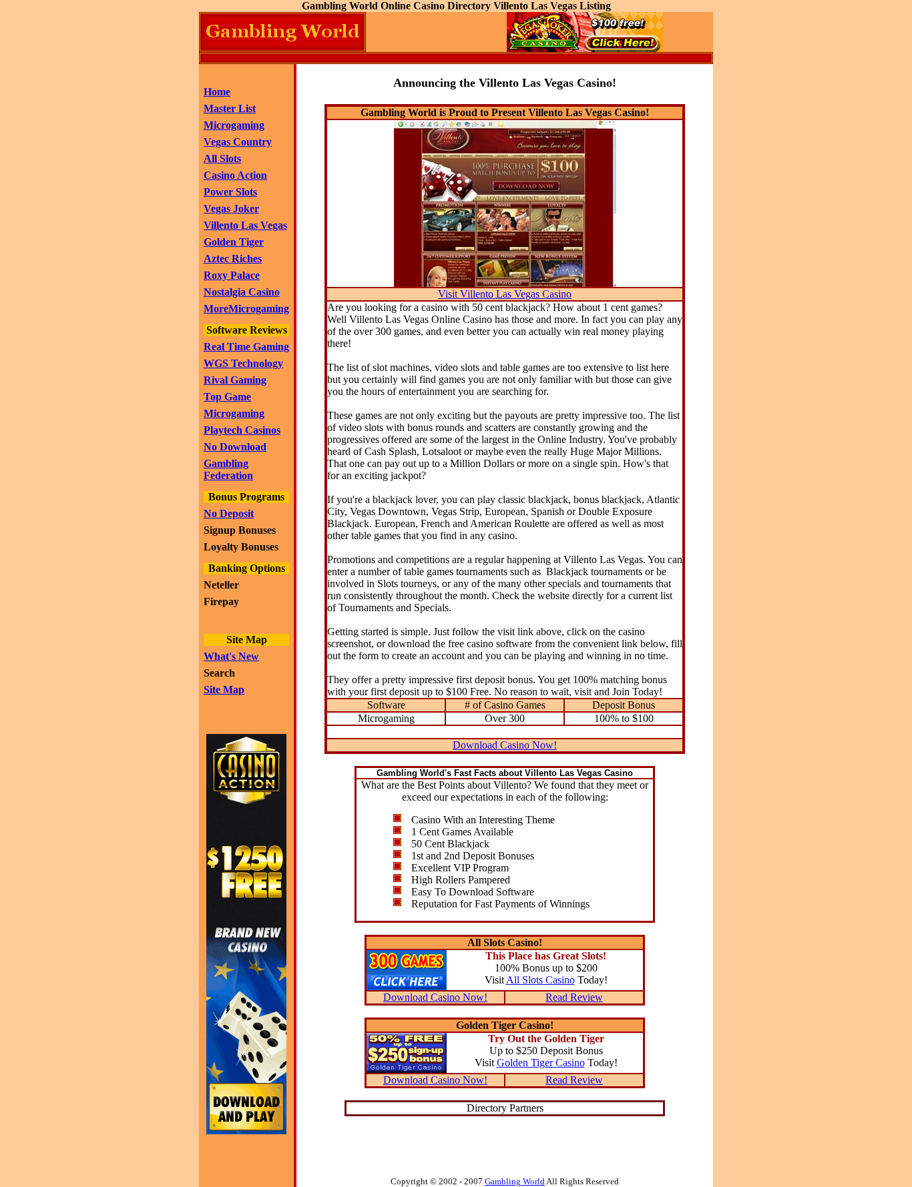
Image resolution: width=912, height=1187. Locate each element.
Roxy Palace (232, 275)
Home (217, 91)
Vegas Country (238, 141)
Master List (230, 108)
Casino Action (235, 175)
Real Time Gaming (246, 346)
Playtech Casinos (242, 430)
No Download (235, 446)
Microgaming (234, 125)
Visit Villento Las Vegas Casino (505, 294)
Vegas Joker (231, 208)
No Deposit (229, 513)
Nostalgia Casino (242, 292)
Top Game (227, 396)
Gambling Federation (228, 469)
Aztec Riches (233, 258)
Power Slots (230, 191)
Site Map (224, 689)
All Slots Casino (540, 979)
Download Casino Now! (505, 745)
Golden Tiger (234, 242)
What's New (231, 656)
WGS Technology (243, 363)
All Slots (222, 158)
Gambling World (515, 1181)
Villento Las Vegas (245, 225)
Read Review (574, 997)
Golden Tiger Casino (541, 1062)
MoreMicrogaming (246, 308)
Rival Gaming (235, 380)
